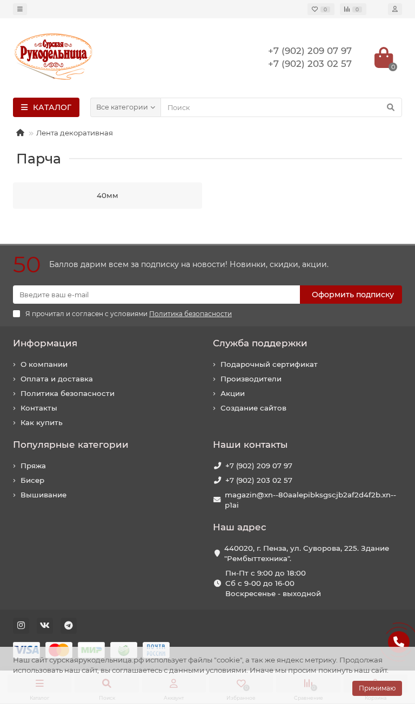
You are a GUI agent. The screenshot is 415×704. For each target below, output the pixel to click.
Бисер (32, 480)
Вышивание (43, 494)
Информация (45, 343)
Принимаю (377, 688)
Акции (232, 393)
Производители (251, 378)
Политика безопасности (68, 393)
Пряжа (33, 465)
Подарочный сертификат (269, 364)
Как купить (42, 422)
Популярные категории (71, 444)
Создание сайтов (253, 408)
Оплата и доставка (57, 378)
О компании (44, 364)
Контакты (39, 408)
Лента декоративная (74, 132)
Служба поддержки (260, 343)
